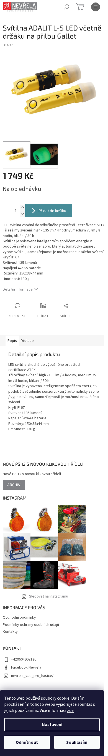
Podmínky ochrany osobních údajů (31, 625)
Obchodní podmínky (19, 617)
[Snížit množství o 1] (22, 214)
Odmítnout (27, 742)
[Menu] (95, 6)
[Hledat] (66, 6)
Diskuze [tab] (27, 341)
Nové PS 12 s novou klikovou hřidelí (32, 474)
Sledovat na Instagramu (48, 596)
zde (70, 710)
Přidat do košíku (52, 210)
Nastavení (52, 725)
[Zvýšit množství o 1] (22, 207)
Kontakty (10, 631)
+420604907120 (23, 659)
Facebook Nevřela (26, 667)
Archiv (13, 484)
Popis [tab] (12, 341)
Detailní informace (18, 289)
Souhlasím (77, 742)
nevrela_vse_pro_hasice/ (32, 676)
